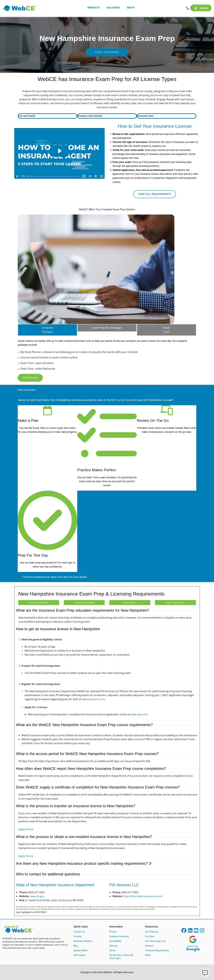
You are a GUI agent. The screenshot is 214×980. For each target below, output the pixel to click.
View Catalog (30, 377)
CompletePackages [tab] (47, 329)
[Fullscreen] (102, 176)
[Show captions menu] (84, 176)
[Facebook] (183, 931)
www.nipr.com (139, 714)
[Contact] (187, 8)
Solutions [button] (113, 7)
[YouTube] (196, 931)
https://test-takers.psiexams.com (142, 896)
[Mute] (90, 176)
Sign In (203, 8)
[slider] (53, 176)
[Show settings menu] (96, 176)
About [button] (131, 7)
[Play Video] (17, 176)
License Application (84, 602)
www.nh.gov (37, 896)
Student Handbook (38, 602)
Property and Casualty (90, 115)
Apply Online (25, 829)
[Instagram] (202, 931)
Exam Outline (130, 602)
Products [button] (93, 7)
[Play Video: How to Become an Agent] (59, 151)
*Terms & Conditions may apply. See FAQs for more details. (54, 577)
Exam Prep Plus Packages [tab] (107, 327)
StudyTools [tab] (166, 329)
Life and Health (26, 115)
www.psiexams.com (93, 699)
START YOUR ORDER (107, 52)
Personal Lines (145, 115)
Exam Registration (175, 602)
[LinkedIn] (190, 931)
